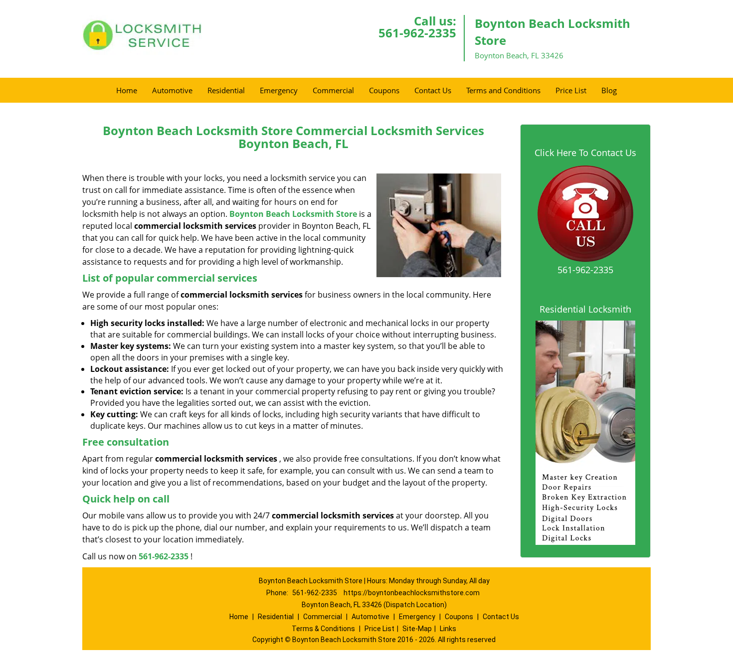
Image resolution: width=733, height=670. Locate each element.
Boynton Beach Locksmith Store (293, 213)
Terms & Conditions (323, 629)
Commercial (333, 90)
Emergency (279, 90)
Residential (226, 90)
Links (448, 629)
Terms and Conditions (503, 90)
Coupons (384, 90)
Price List (570, 90)
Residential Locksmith (585, 309)
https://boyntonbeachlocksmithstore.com (412, 593)
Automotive (172, 90)
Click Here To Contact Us (585, 153)
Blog (609, 90)
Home (126, 90)
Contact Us (432, 90)
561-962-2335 (417, 32)
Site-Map (417, 629)
